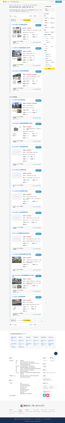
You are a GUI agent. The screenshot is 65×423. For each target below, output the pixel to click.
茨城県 (25, 364)
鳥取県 (31, 369)
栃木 (22, 385)
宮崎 (28, 393)
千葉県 (21, 364)
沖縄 (31, 393)
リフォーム (45, 360)
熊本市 (32, 372)
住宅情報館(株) (20, 411)
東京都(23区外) (28, 375)
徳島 (20, 392)
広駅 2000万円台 (13, 344)
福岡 (20, 393)
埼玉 (25, 385)
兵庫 (25, 389)
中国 (24, 5)
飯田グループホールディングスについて (49, 372)
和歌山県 (39, 368)
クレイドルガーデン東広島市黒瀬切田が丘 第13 (22, 123)
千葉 (26, 385)
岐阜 (20, 388)
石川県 (29, 365)
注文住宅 (11, 382)
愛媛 (23, 392)
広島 (25, 390)
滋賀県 (35, 368)
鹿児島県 (34, 372)
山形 (26, 384)
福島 (28, 384)
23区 (22, 363)
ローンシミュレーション (47, 378)
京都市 (33, 368)
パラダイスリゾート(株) (28, 411)
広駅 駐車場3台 (43, 337)
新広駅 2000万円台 (28, 344)
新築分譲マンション (13, 375)
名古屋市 (23, 367)
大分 (26, 393)
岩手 (22, 384)
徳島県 (25, 371)
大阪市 (24, 368)
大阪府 (21, 368)
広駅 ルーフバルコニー (21, 344)
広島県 (26, 5)
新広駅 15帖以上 (21, 341)
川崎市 (29, 363)
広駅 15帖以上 (51, 337)
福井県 (31, 365)
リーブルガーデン (45, 385)
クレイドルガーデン (52, 387)
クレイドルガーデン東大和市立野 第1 (20, 212)
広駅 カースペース (29, 341)
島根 (22, 390)
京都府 (31, 368)
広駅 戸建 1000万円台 (51, 344)
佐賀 (22, 393)
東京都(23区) (24, 375)
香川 (22, 392)
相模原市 (32, 363)
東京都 (21, 363)
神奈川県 (25, 363)
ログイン (58, 1)
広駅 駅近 (20, 337)
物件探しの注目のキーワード (47, 379)
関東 (16, 363)
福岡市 (23, 372)
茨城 (20, 385)
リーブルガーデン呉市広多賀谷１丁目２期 (21, 47)
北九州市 (25, 372)
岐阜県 (32, 367)
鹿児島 (30, 393)
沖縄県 (23, 373)
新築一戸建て (12, 360)
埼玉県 (34, 363)
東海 (16, 367)
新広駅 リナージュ (36, 341)
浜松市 (30, 367)
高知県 (27, 371)
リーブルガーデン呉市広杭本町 (18, 99)
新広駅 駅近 (28, 337)
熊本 (25, 393)
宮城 (23, 384)
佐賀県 (28, 372)
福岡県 (21, 372)
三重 (25, 388)
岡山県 (21, 369)
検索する (49, 68)
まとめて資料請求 (27, 20)
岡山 (23, 390)
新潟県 (25, 365)
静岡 (22, 388)
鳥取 (20, 390)
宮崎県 (39, 372)
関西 (16, 368)
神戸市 (29, 368)
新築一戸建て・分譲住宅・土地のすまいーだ (16, 5)
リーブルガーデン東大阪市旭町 (18, 296)
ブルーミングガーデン (46, 388)
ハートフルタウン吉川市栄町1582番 (19, 191)
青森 (20, 384)
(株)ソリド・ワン (11, 413)
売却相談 (44, 366)
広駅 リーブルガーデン (36, 344)
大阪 (23, 389)
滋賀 (20, 389)
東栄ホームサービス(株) (36, 411)
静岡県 (26, 367)
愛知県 (21, 367)
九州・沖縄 (17, 372)
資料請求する (38, 25)
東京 (28, 385)
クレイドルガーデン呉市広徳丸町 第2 (20, 146)
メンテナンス (53, 360)
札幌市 (23, 360)
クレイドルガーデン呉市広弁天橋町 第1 (20, 70)
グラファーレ (51, 385)
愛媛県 (21, 371)
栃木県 (27, 364)
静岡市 (27, 367)
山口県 (29, 369)
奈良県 (37, 368)
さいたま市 (36, 363)
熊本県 (30, 372)
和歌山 (28, 389)
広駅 (30, 5)
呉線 (28, 5)
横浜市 (27, 363)
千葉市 (23, 364)
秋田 (25, 384)
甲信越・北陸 (17, 365)
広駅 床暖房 (36, 337)
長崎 (23, 393)
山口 (26, 390)
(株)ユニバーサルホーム (52, 411)
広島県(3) (46, 10)
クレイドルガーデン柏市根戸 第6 (19, 169)
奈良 (26, 389)
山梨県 (21, 365)
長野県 (23, 365)
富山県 (33, 365)
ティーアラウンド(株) (44, 411)
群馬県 (29, 364)
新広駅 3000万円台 (13, 338)
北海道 (16, 360)
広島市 (27, 369)
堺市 (22, 368)
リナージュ (50, 388)
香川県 (23, 371)
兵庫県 (27, 368)
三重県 (34, 367)
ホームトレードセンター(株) (12, 411)
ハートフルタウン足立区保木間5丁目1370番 (21, 254)
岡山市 (23, 369)
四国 (16, 371)
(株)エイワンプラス (20, 413)
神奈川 (30, 385)
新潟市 (27, 365)
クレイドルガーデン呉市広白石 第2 (19, 24)
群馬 (23, 385)
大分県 (37, 372)
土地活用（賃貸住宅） (13, 395)
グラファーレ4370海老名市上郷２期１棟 (20, 233)
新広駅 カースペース (44, 341)
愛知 (23, 388)
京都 (22, 389)
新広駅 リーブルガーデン (44, 344)
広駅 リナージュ (14, 340)
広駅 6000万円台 (51, 341)
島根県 (33, 369)
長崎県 (21, 373)
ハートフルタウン (45, 387)
